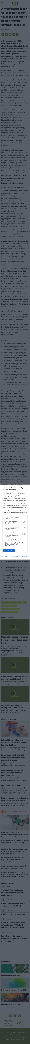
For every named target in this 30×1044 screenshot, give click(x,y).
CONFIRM (9, 550)
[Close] (26, 488)
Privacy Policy (24, 556)
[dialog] (15, 522)
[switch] (23, 522)
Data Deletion (5, 556)
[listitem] (15, 518)
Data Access (15, 556)
